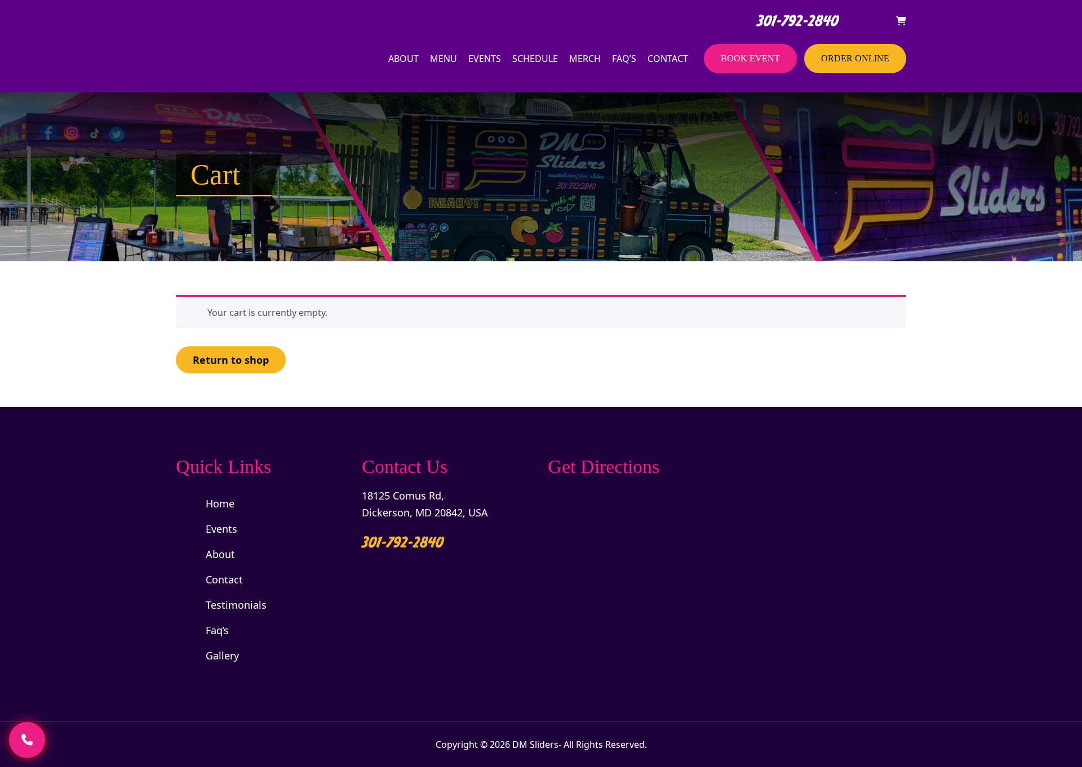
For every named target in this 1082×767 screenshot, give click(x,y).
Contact (668, 58)
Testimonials (236, 605)
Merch (585, 58)
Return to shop (231, 360)
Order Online (855, 58)
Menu (443, 58)
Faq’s (624, 58)
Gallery (222, 655)
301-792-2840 (795, 21)
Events (484, 58)
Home (220, 503)
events (221, 529)
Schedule (535, 58)
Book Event (750, 58)
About (403, 58)
